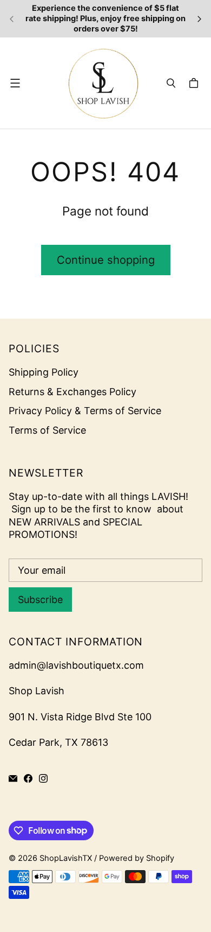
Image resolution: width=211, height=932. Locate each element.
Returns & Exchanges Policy (72, 391)
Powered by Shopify (136, 858)
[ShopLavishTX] (103, 83)
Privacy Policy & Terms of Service (85, 410)
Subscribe (40, 599)
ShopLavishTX (65, 858)
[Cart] (195, 83)
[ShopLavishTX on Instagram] (43, 778)
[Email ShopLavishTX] (13, 778)
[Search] (171, 83)
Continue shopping (106, 260)
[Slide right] (199, 19)
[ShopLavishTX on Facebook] (28, 778)
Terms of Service (47, 430)
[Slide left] (11, 19)
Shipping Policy (43, 372)
